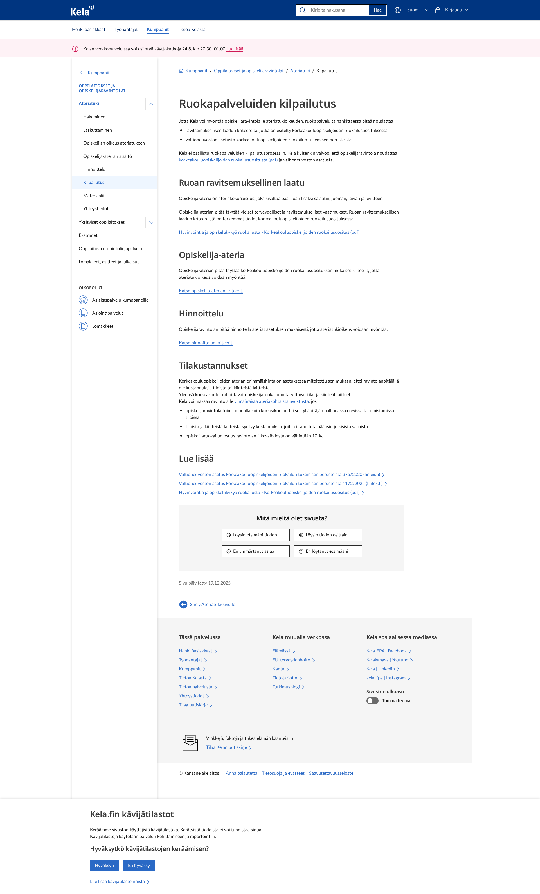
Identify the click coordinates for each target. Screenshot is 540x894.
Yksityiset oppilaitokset (102, 222)
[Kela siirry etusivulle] (82, 10)
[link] (89, 30)
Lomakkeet (102, 326)
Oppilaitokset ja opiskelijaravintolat (102, 88)
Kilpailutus (93, 182)
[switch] (372, 700)
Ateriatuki (89, 103)
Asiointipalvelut (107, 313)
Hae (378, 10)
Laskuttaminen (97, 130)
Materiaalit (94, 196)
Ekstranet (88, 235)
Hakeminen (94, 117)
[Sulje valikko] (151, 103)
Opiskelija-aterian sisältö (107, 156)
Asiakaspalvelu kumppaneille (120, 300)
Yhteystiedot (96, 208)
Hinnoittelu (94, 169)
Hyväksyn (104, 865)
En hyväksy (139, 865)
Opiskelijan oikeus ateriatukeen (114, 143)
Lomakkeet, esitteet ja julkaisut (109, 262)
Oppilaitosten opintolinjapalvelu (110, 248)
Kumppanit (99, 73)
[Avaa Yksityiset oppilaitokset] (151, 222)
